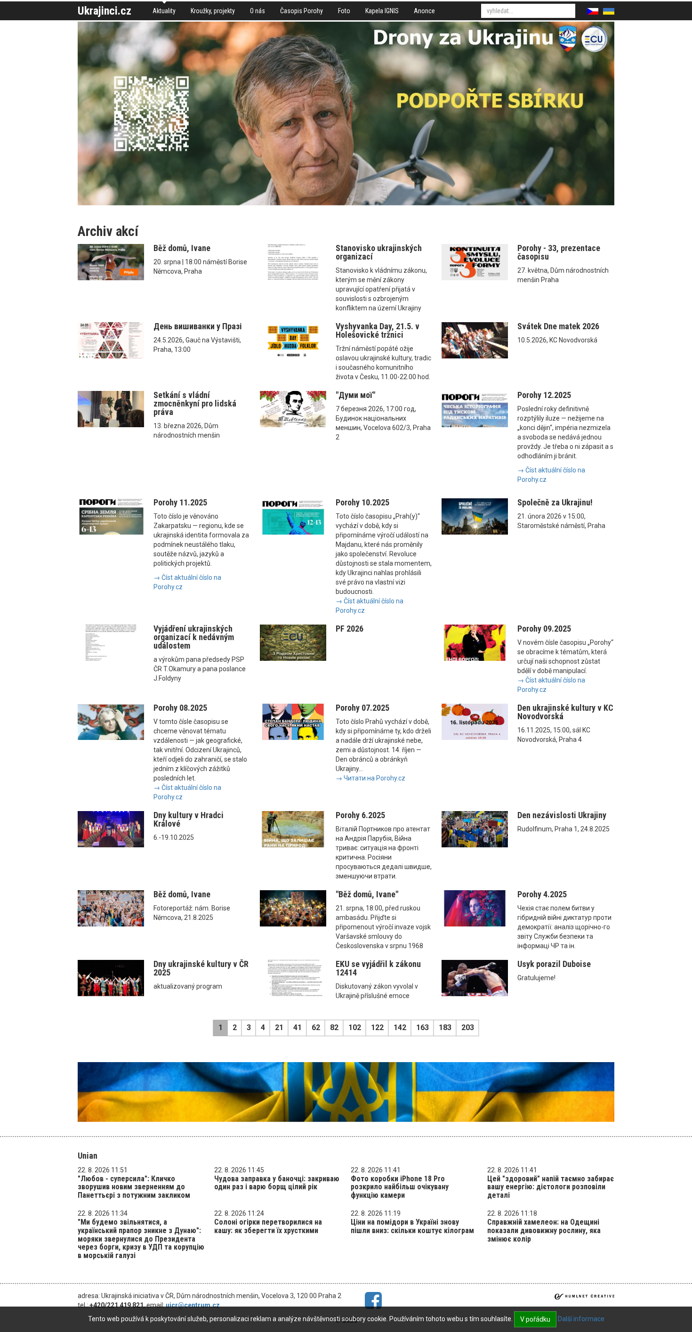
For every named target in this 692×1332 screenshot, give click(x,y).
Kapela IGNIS (382, 11)
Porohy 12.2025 (544, 395)
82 (334, 1027)
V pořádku (535, 1319)
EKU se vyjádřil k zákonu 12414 (378, 968)
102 (354, 1027)
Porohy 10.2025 (362, 502)
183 (445, 1027)
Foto (344, 11)
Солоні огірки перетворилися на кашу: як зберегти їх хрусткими (268, 1226)
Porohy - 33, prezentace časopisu (558, 252)
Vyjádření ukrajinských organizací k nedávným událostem (193, 637)
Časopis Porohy (301, 11)
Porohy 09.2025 (544, 629)
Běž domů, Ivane (181, 248)
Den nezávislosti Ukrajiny (561, 815)
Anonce (424, 11)
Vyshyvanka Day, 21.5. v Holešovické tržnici (377, 330)
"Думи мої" (355, 395)
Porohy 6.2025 (360, 815)
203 (467, 1027)
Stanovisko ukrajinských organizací (379, 252)
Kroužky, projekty (213, 11)
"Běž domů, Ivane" (367, 894)
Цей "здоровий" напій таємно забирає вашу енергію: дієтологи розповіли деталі (550, 1187)
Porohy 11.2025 (180, 502)
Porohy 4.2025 (542, 894)
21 (279, 1027)
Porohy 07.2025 (362, 708)
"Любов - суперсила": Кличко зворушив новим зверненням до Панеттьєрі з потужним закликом (134, 1187)
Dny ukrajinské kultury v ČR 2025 (201, 968)
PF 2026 (349, 629)
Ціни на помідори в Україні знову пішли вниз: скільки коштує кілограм (412, 1226)
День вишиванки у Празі (197, 326)
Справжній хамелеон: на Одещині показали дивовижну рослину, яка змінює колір (544, 1230)
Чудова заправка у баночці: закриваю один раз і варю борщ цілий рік (276, 1183)
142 (400, 1027)
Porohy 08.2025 (180, 708)
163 (422, 1027)
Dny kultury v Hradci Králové (188, 819)
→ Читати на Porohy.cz (370, 778)
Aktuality (164, 11)
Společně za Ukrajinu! (555, 502)
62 (316, 1027)
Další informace (581, 1319)
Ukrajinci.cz (104, 10)
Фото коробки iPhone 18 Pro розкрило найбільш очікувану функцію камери (400, 1187)
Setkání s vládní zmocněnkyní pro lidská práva (194, 403)
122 (377, 1027)
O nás (257, 11)
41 (297, 1027)
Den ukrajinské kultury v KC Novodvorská (565, 712)
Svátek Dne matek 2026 (558, 326)
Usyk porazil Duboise (554, 964)
